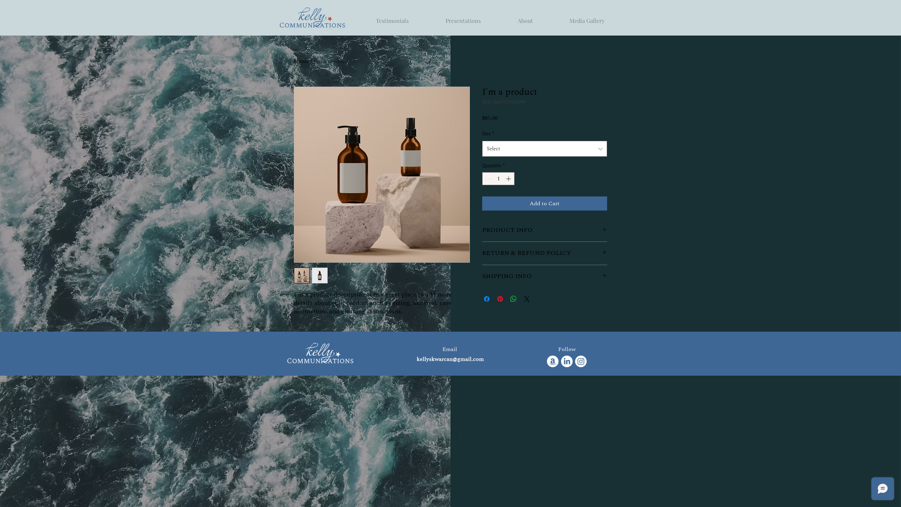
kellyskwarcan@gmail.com (450, 359)
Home (301, 61)
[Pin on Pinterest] (500, 299)
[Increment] (509, 179)
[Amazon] (553, 361)
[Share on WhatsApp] (513, 299)
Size (488, 133)
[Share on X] (527, 299)
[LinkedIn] (567, 361)
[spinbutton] (498, 179)
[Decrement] (487, 179)
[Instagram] (581, 361)
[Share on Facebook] (487, 299)
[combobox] (544, 149)
